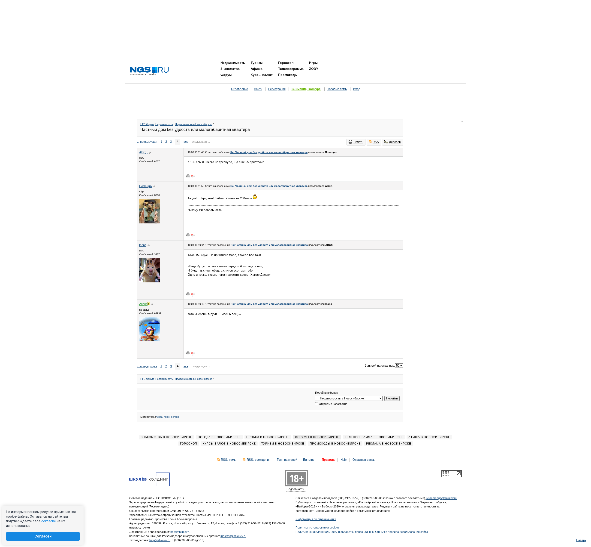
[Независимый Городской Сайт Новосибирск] (149, 71)
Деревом (395, 142)
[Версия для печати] (188, 176)
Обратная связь (364, 459)
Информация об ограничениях (316, 519)
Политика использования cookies (317, 527)
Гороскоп (285, 63)
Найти (258, 89)
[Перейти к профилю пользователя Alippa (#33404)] (149, 340)
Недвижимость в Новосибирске (193, 124)
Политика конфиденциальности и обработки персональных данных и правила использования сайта (362, 532)
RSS (376, 142)
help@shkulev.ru (159, 540)
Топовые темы (337, 89)
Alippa (159, 416)
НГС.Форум (147, 124)
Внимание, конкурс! (306, 89)
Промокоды (288, 75)
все (186, 141)
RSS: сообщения (258, 459)
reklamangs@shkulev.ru (441, 498)
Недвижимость (232, 63)
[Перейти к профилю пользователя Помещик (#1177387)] (149, 222)
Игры (313, 63)
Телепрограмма (291, 69)
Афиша (256, 69)
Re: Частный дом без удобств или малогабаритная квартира (269, 152)
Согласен (42, 536)
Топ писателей (287, 459)
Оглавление (239, 89)
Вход (356, 89)
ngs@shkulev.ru (180, 532)
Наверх (581, 540)
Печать (358, 142)
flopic (167, 416)
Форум (226, 75)
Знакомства (230, 69)
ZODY (313, 69)
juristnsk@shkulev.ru (233, 536)
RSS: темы (228, 459)
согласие (48, 521)
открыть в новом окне (333, 404)
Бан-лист (309, 459)
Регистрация (277, 89)
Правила (328, 459)
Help (344, 459)
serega (175, 416)
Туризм (256, 63)
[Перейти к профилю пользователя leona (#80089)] (149, 281)
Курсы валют (262, 75)
